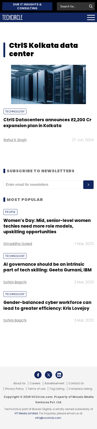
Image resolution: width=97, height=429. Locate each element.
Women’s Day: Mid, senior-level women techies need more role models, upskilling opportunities (47, 226)
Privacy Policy (14, 389)
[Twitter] (48, 374)
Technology (15, 111)
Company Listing (80, 389)
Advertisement (54, 383)
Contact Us (76, 383)
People (10, 212)
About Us (19, 383)
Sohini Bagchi (14, 282)
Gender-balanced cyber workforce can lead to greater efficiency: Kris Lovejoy (47, 305)
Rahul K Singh (15, 139)
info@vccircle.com (48, 418)
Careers (35, 383)
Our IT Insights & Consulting (27, 6)
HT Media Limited (26, 413)
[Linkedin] (59, 374)
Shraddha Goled (17, 243)
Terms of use (36, 389)
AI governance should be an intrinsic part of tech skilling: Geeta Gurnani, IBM (47, 267)
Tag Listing (57, 389)
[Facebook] (38, 374)
